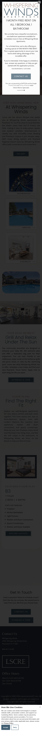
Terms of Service (24, 85)
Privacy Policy (8, 723)
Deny (15, 727)
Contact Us (21, 76)
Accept (5, 727)
